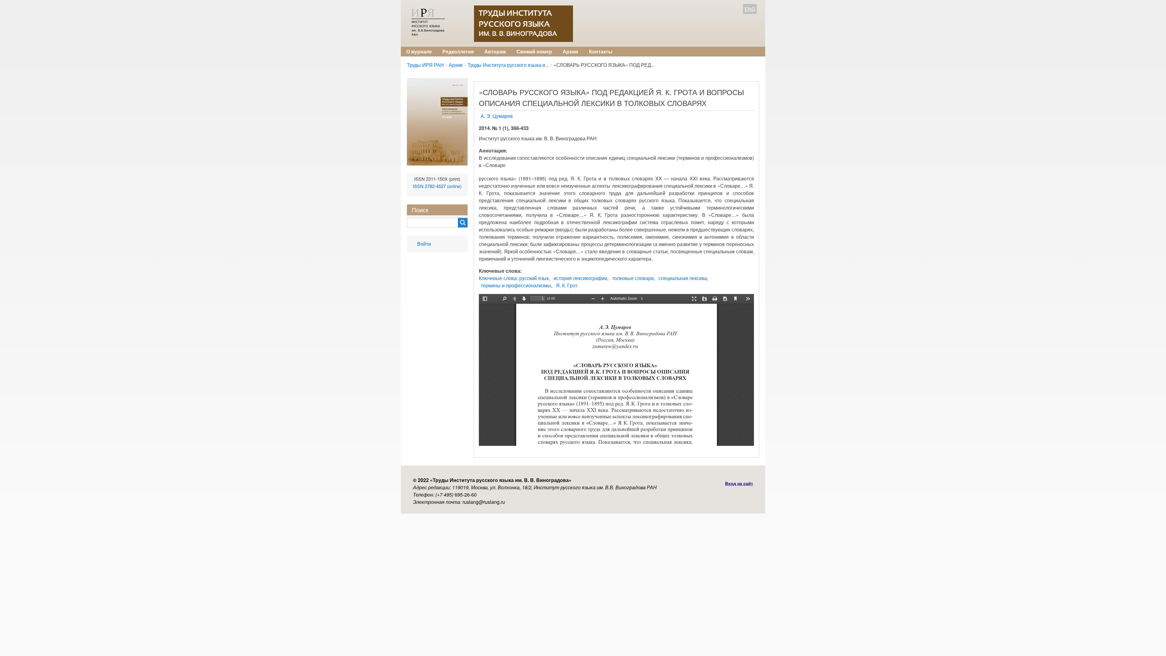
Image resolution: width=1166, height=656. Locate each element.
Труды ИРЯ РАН (425, 64)
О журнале (419, 51)
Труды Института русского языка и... (508, 64)
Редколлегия (458, 51)
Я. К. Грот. (567, 285)
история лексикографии (580, 278)
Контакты (600, 51)
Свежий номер (534, 51)
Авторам (495, 51)
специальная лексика (683, 278)
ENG (750, 8)
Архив (570, 51)
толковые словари (633, 278)
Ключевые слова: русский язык (514, 278)
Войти (424, 243)
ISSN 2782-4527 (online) (437, 186)
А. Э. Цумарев (497, 115)
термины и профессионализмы (516, 285)
